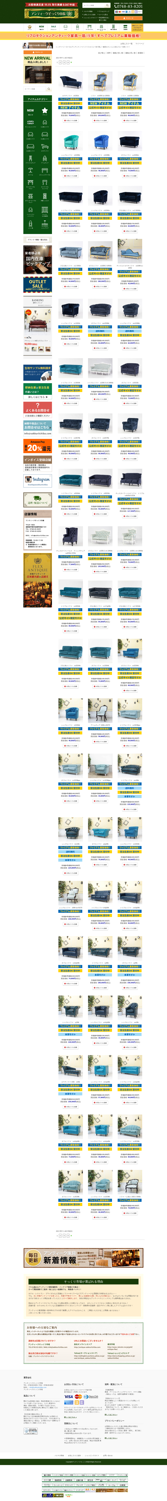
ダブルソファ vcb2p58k (71, 963)
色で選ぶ (98, 47)
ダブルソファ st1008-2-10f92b (100, 266)
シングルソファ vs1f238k (100, 1197)
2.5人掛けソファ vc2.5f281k (129, 210)
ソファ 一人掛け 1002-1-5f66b (130, 1197)
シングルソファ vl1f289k (100, 155)
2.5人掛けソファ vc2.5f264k (129, 606)
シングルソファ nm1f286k (130, 323)
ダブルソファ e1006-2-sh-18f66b (100, 551)
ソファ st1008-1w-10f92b (100, 96)
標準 (109, 53)
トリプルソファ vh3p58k (100, 908)
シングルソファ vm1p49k (100, 1082)
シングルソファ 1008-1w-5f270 (70, 908)
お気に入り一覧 (127, 44)
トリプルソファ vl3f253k (100, 493)
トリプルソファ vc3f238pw (130, 725)
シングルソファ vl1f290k (70, 155)
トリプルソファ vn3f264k (70, 606)
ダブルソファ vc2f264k (100, 666)
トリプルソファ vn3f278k (70, 438)
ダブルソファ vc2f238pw (70, 780)
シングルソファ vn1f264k (129, 844)
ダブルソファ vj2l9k (130, 963)
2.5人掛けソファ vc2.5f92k (71, 266)
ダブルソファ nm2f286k (100, 323)
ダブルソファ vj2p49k (100, 844)
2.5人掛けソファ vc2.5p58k (100, 606)
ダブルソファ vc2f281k (130, 155)
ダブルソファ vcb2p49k (71, 1141)
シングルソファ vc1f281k (70, 323)
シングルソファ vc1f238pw (100, 780)
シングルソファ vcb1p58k (100, 1022)
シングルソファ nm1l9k (71, 844)
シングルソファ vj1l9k (70, 1022)
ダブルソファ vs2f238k (70, 1197)
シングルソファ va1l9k (130, 1022)
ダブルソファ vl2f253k (130, 383)
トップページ (60, 47)
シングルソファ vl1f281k (100, 210)
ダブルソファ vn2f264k (130, 666)
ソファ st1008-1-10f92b (130, 96)
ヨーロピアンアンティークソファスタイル (80, 47)
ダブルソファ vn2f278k (100, 438)
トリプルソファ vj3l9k (100, 963)
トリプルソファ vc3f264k (70, 383)
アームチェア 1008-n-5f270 (100, 725)
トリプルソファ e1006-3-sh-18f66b (100, 383)
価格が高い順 (130, 53)
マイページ (139, 44)
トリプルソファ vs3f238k (129, 1141)
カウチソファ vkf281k (70, 96)
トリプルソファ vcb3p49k (130, 1082)
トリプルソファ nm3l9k (130, 780)
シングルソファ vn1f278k (129, 438)
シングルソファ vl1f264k (70, 725)
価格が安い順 (118, 53)
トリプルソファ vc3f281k (70, 210)
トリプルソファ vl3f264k (70, 493)
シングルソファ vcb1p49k (100, 1141)
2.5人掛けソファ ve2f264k (71, 666)
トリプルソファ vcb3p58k (130, 908)
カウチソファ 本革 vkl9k (70, 1082)
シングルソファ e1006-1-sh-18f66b (130, 551)
